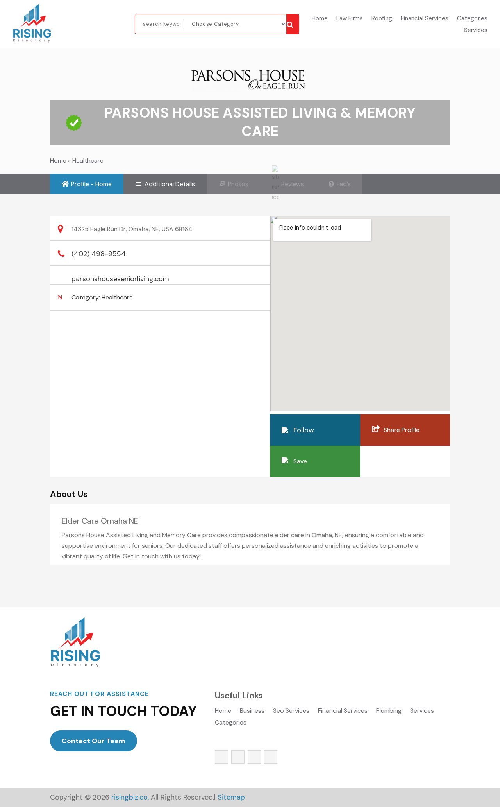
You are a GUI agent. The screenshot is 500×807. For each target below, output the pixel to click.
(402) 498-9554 (98, 253)
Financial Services (424, 19)
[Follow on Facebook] (221, 757)
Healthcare (88, 160)
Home (320, 19)
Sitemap (231, 797)
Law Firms (349, 19)
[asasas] (292, 24)
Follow (303, 430)
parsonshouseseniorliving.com (120, 278)
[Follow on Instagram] (254, 757)
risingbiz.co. (130, 797)
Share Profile (402, 430)
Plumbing (389, 711)
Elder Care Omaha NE (100, 521)
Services (476, 30)
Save (300, 461)
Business (252, 711)
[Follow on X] (238, 757)
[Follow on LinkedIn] (270, 757)
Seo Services (291, 711)
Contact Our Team (93, 741)
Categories (472, 19)
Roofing (381, 19)
